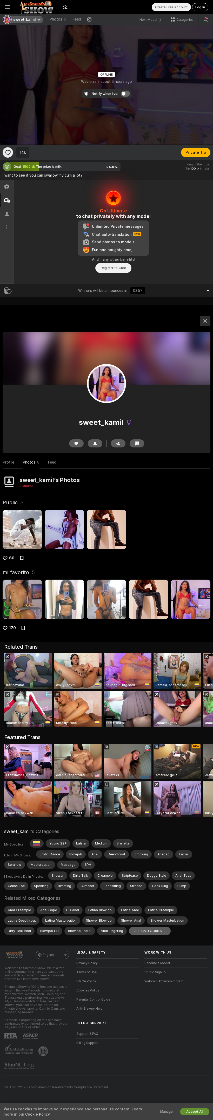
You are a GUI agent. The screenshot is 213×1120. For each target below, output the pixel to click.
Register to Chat (113, 268)
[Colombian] (37, 843)
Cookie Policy (37, 1114)
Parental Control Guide (93, 999)
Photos (57, 19)
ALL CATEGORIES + (149, 931)
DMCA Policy (86, 981)
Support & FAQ (87, 1034)
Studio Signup (155, 972)
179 (12, 628)
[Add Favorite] (8, 152)
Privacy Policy (87, 963)
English (48, 955)
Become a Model (157, 963)
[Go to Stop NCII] (19, 1066)
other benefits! (122, 259)
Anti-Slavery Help (89, 1008)
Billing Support (87, 1043)
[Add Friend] (118, 443)
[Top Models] (65, 7)
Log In (200, 7)
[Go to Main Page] (36, 7)
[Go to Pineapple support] (43, 1051)
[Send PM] (137, 443)
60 (12, 558)
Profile (8, 462)
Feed (76, 19)
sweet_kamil (17, 831)
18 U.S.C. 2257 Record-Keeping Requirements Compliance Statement (56, 1087)
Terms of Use (86, 972)
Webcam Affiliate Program (163, 981)
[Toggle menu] (7, 7)
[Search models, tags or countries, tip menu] (205, 19)
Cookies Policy (87, 990)
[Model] (205, 321)
